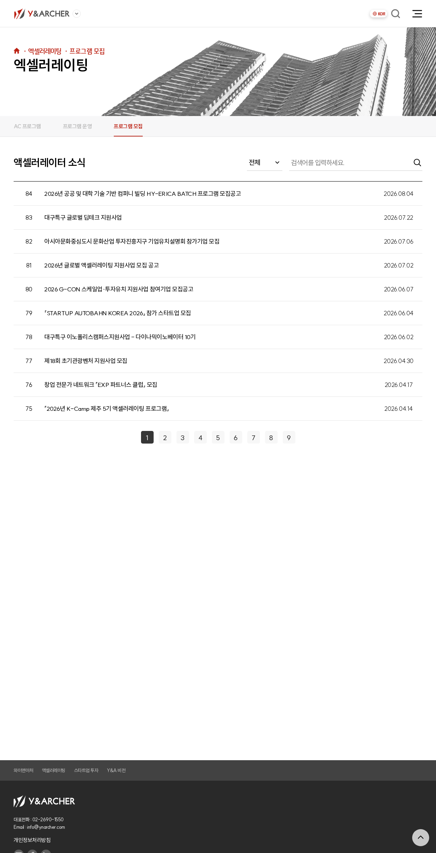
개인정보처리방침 (32, 840)
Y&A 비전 (116, 770)
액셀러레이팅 (53, 770)
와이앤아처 (23, 770)
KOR (381, 13)
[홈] (42, 13)
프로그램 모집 (128, 126)
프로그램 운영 (77, 126)
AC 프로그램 (27, 126)
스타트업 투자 (86, 770)
